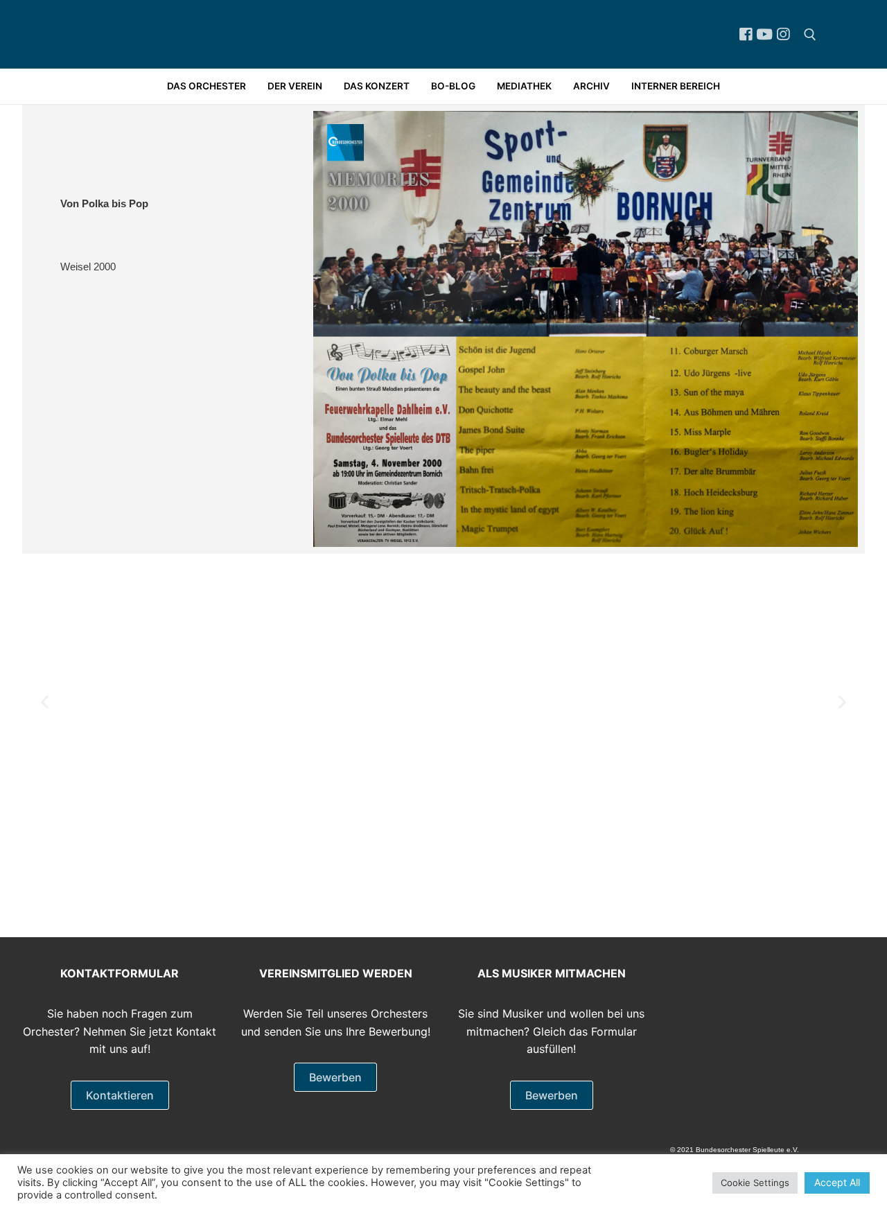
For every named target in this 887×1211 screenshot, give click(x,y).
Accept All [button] (837, 1182)
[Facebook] (745, 34)
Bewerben (335, 1077)
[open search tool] (810, 34)
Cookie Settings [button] (755, 1182)
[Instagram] (783, 34)
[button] (44, 702)
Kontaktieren (120, 1095)
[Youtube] (764, 34)
